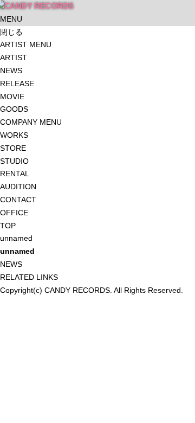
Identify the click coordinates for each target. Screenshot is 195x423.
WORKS (14, 135)
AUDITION (18, 186)
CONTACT (18, 199)
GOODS (14, 109)
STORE (13, 148)
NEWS (11, 70)
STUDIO (14, 161)
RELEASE (17, 83)
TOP (8, 225)
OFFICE (14, 212)
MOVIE (12, 96)
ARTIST (13, 57)
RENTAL (14, 173)
